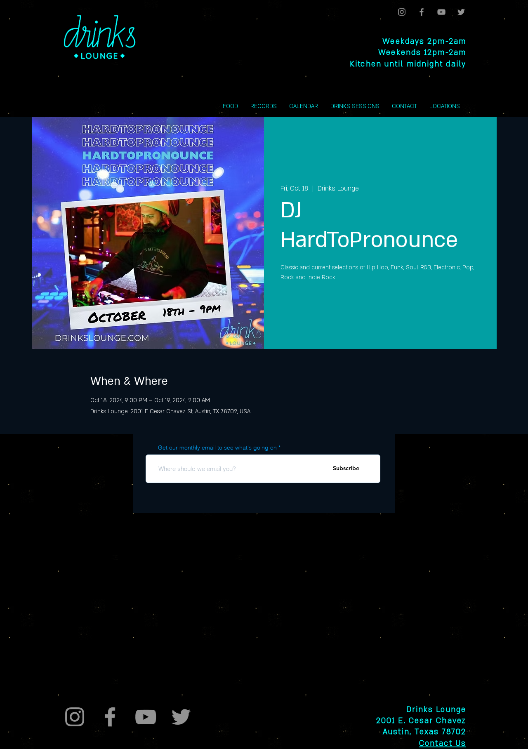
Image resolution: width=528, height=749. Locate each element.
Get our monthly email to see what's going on (217, 447)
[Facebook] (422, 12)
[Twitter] (461, 12)
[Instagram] (402, 12)
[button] (444, 106)
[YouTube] (441, 12)
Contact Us (442, 743)
